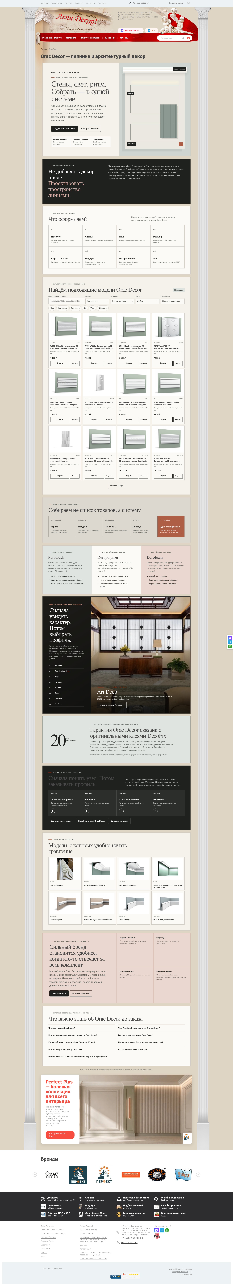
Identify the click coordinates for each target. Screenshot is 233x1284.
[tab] (66, 665)
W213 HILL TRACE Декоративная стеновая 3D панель (99, 403)
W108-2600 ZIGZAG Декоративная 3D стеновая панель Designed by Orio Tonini (167, 460)
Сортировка (165, 296)
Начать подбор (59, 993)
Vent (92, 308)
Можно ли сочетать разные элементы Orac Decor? (72, 1035)
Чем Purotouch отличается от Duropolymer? (139, 1028)
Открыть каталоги (119, 821)
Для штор (75, 308)
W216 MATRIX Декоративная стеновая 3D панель (62, 459)
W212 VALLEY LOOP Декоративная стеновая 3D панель (166, 348)
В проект (75, 363)
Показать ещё (116, 486)
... (134, 37)
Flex (52, 308)
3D (85, 308)
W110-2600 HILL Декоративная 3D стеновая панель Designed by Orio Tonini (132, 460)
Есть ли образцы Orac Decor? (132, 1049)
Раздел (88, 296)
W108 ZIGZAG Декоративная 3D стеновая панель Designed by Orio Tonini (64, 348)
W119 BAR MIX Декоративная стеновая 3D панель (166, 403)
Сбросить (102, 308)
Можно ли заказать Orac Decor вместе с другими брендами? (77, 1057)
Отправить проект (81, 993)
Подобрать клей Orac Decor (91, 821)
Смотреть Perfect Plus (58, 1134)
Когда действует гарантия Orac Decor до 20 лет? (71, 1042)
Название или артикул (57, 296)
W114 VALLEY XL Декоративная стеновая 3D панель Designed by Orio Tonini (132, 404)
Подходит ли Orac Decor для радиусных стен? (140, 1042)
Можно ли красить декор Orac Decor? (66, 1049)
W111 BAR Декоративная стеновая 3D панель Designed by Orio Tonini (63, 404)
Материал (114, 296)
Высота (139, 296)
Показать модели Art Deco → (112, 705)
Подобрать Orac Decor (64, 129)
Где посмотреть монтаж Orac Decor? (136, 1035)
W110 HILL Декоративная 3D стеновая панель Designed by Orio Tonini (132, 348)
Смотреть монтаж (90, 129)
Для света (62, 308)
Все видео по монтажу (61, 821)
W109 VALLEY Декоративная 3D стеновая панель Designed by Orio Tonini (98, 348)
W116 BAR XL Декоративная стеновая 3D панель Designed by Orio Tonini (98, 460)
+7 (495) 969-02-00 (132, 1238)
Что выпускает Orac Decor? (61, 1028)
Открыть (60, 363)
